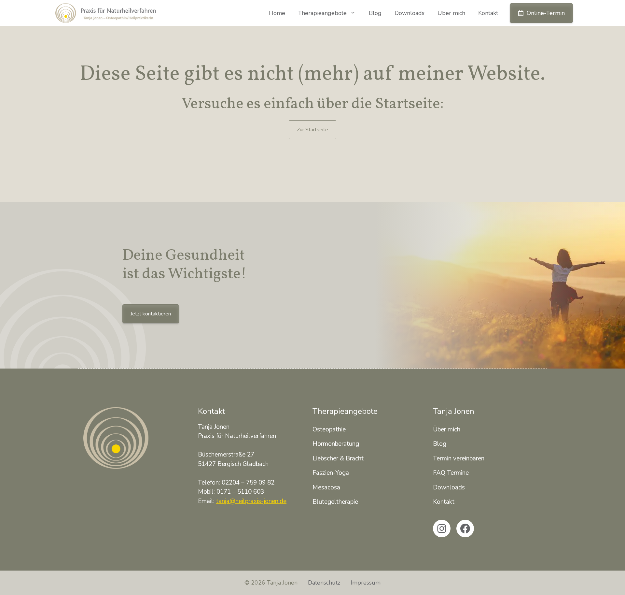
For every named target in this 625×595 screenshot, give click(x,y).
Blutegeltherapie (335, 502)
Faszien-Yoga (330, 473)
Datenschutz (324, 583)
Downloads (409, 13)
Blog (375, 13)
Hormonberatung (335, 444)
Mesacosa (326, 487)
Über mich (451, 13)
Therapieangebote (322, 13)
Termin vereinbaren (458, 458)
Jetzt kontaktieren (151, 313)
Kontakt (488, 13)
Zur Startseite (312, 129)
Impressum (366, 583)
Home (277, 13)
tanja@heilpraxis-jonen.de (251, 501)
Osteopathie (329, 429)
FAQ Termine (451, 473)
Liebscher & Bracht (338, 458)
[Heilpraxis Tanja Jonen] (105, 13)
